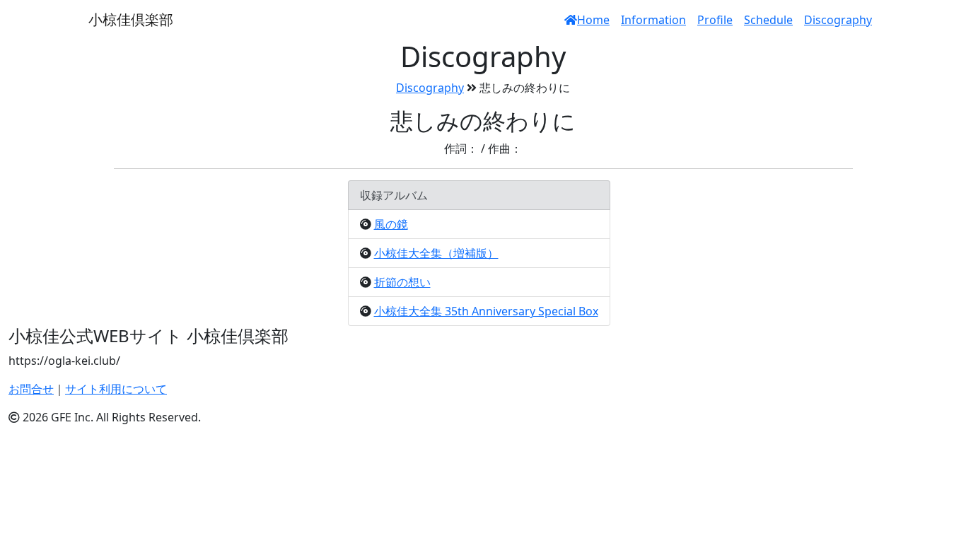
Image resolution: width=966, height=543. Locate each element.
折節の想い (402, 282)
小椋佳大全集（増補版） (436, 253)
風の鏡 (391, 224)
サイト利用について (116, 389)
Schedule (768, 20)
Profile (715, 20)
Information (653, 20)
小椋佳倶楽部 (130, 19)
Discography (838, 20)
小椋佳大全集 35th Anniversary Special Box (486, 311)
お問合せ (31, 389)
